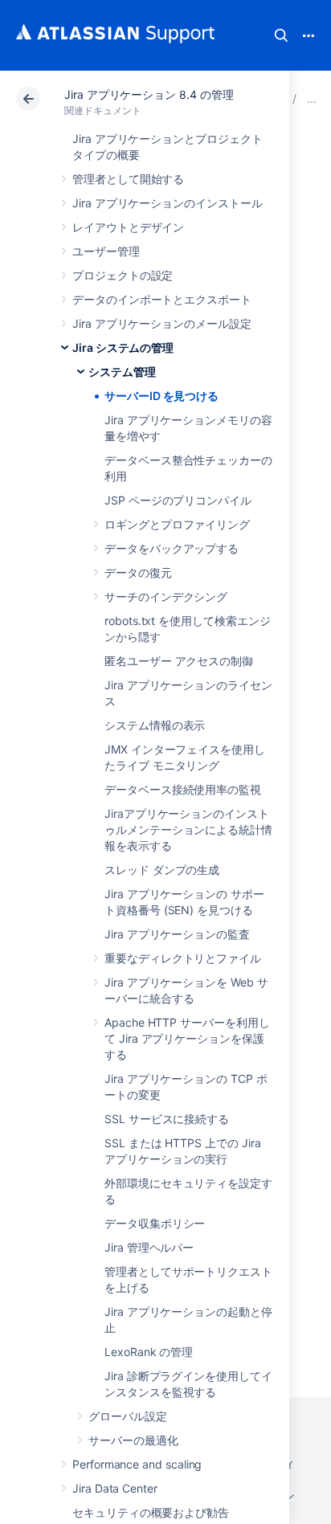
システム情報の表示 (154, 725)
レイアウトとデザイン (128, 227)
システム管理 (122, 371)
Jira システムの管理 (123, 347)
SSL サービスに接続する (166, 1119)
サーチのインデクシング (165, 596)
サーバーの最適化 (133, 1440)
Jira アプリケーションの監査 (177, 934)
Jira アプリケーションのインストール (167, 203)
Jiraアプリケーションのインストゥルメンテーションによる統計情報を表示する (188, 829)
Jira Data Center (114, 1488)
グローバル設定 (127, 1416)
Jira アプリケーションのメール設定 (161, 323)
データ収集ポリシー (154, 1223)
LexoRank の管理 (148, 1352)
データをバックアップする (171, 548)
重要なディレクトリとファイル (182, 958)
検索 (281, 35)
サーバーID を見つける (161, 395)
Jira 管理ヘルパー (149, 1247)
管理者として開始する (128, 179)
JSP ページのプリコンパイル (177, 500)
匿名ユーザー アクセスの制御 (178, 661)
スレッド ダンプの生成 (161, 869)
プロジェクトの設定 (122, 275)
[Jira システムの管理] (312, 98)
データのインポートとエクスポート (161, 299)
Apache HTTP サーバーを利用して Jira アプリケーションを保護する (187, 1038)
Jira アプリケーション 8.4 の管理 (149, 94)
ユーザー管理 (106, 251)
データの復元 (138, 572)
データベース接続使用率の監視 (182, 789)
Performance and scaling (137, 1464)
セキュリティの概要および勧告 (150, 1512)
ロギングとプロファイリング (177, 524)
